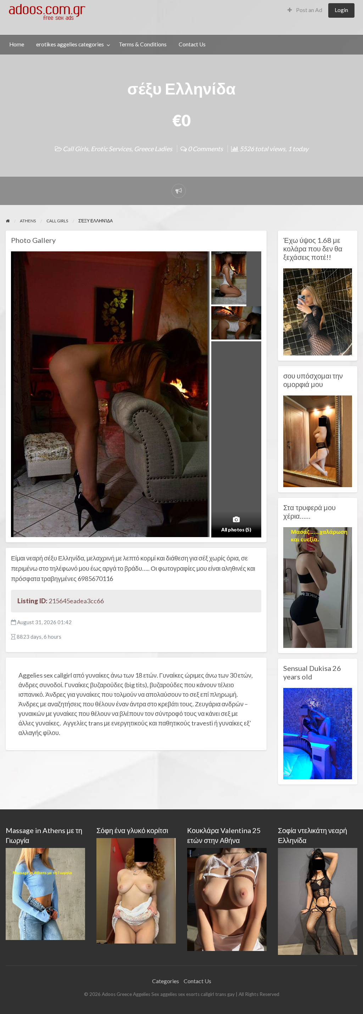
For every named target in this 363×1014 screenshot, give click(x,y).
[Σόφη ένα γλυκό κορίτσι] (136, 890)
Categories (165, 981)
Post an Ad (308, 10)
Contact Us (192, 44)
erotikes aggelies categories (70, 44)
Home (16, 44)
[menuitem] (304, 10)
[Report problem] (179, 191)
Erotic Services (111, 149)
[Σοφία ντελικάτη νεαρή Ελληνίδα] (317, 900)
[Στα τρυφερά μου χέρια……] (317, 587)
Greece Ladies (153, 149)
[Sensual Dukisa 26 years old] (317, 733)
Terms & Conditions (143, 44)
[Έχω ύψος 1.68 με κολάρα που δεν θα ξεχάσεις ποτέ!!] (317, 311)
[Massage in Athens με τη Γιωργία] (45, 893)
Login (341, 10)
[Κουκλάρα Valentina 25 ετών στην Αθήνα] (227, 898)
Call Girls (75, 149)
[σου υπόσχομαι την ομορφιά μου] (317, 440)
